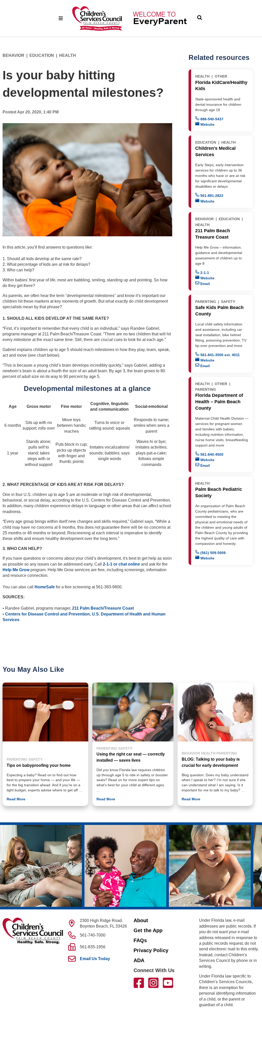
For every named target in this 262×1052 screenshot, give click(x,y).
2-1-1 (204, 273)
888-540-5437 (211, 119)
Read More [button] (16, 799)
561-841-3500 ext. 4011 (219, 355)
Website (206, 124)
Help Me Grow (16, 570)
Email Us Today (95, 959)
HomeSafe (45, 587)
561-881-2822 (211, 196)
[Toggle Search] (199, 18)
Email (204, 284)
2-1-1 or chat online (121, 564)
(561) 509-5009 (212, 553)
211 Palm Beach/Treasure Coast (103, 608)
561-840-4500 (211, 454)
